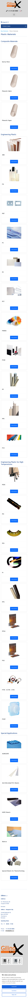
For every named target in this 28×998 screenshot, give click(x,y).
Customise (14, 991)
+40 (12, 11)
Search (4, 22)
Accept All (14, 987)
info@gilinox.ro (10, 931)
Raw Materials (4, 31)
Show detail (14, 68)
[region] (14, 985)
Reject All (14, 995)
